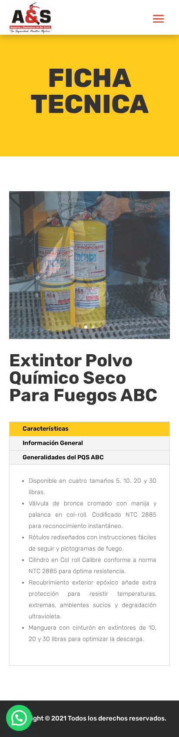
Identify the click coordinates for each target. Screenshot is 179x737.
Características (46, 428)
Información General (53, 443)
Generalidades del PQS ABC (63, 457)
